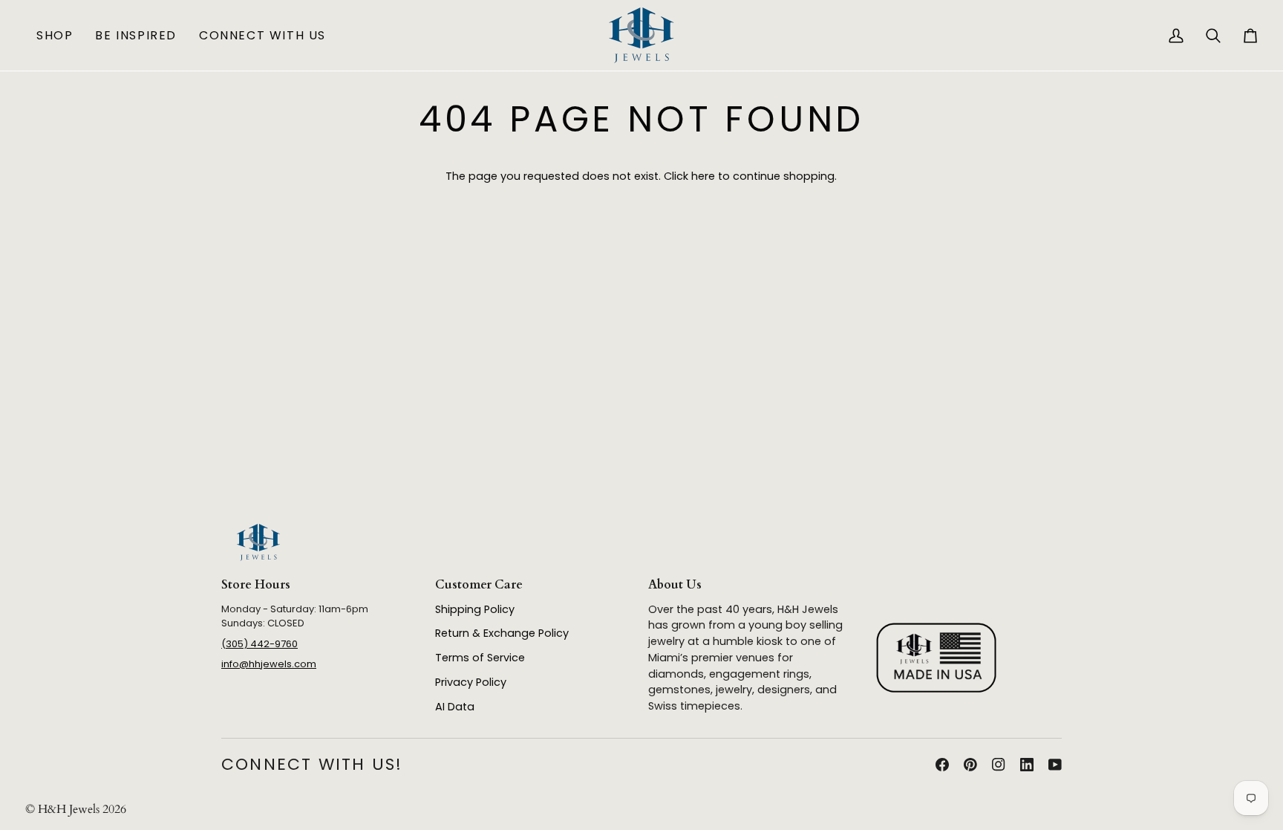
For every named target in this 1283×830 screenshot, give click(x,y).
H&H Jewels (68, 809)
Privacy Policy (470, 682)
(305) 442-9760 (259, 644)
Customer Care (479, 585)
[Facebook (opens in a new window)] (942, 764)
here (703, 176)
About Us (675, 585)
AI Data (454, 706)
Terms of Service (480, 657)
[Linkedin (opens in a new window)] (1027, 764)
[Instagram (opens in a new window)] (998, 764)
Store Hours (255, 585)
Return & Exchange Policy (502, 633)
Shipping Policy (475, 609)
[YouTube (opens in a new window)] (1055, 764)
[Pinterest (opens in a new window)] (970, 764)
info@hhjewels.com (268, 664)
